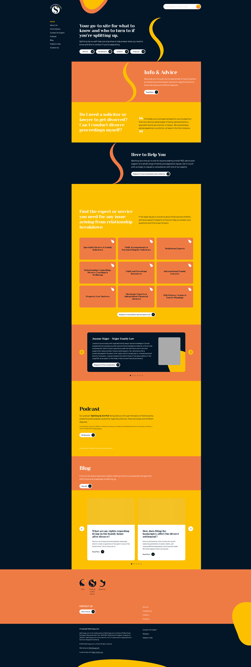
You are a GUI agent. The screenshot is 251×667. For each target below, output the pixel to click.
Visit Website (169, 352)
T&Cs (83, 589)
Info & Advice (55, 29)
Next (190, 352)
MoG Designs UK (94, 648)
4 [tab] (137, 375)
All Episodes (85, 435)
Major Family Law (97, 652)
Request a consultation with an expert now (134, 314)
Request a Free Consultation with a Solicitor (149, 174)
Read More (150, 92)
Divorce (85, 51)
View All (84, 486)
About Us (53, 25)
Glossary (146, 634)
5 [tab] (139, 375)
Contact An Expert (57, 33)
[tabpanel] (136, 352)
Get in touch (85, 611)
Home (52, 21)
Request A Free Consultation (104, 365)
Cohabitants (102, 51)
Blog (51, 40)
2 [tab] (132, 375)
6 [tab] (142, 375)
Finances (136, 51)
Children (120, 51)
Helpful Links (55, 44)
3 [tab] (135, 375)
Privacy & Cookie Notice (92, 591)
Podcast (53, 36)
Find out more (97, 428)
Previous (81, 352)
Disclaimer (102, 589)
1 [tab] (130, 375)
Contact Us (54, 47)
